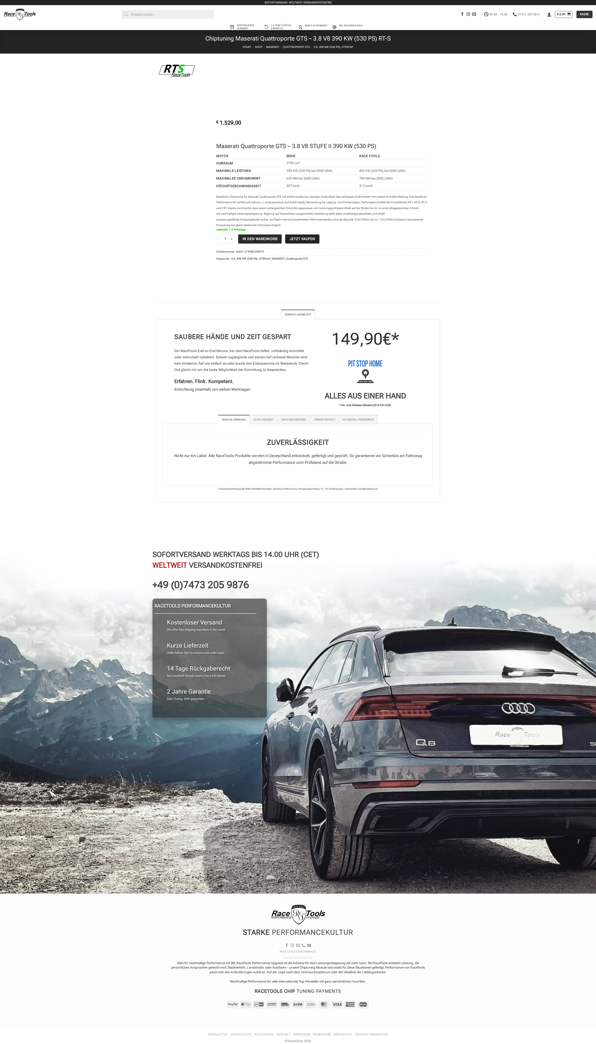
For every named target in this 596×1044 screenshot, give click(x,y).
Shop (258, 47)
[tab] (234, 419)
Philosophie (264, 1034)
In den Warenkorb (260, 239)
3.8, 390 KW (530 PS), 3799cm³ (333, 47)
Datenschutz (240, 1034)
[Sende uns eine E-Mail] (474, 14)
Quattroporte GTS (296, 47)
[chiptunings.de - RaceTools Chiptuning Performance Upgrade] (19, 14)
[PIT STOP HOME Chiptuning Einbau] (365, 371)
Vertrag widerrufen (371, 1034)
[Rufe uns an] (303, 946)
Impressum (301, 1034)
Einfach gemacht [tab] (298, 314)
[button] (549, 14)
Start (247, 47)
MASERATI (272, 47)
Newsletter (218, 1034)
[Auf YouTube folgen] (309, 946)
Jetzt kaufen (302, 239)
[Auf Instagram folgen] (468, 14)
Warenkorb (322, 1034)
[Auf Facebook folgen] (462, 14)
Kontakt (283, 1034)
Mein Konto (343, 1034)
